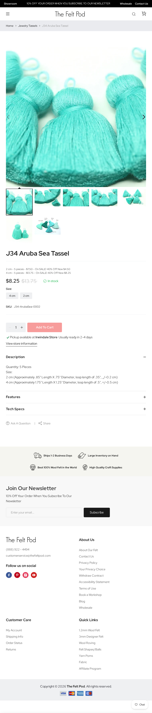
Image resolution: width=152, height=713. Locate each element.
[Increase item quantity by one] (22, 327)
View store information (21, 343)
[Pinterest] (17, 575)
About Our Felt (88, 550)
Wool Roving (87, 643)
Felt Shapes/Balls (90, 649)
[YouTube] (34, 575)
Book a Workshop (90, 595)
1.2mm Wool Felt (89, 630)
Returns (11, 649)
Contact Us (141, 3)
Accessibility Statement (94, 582)
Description (15, 357)
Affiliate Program (90, 669)
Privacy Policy (88, 563)
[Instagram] (25, 575)
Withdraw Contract (91, 576)
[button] (8, 14)
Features (13, 397)
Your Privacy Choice (92, 569)
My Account (14, 630)
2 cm (26, 296)
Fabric (83, 662)
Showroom (10, 3)
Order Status (14, 643)
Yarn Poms (86, 656)
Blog (82, 601)
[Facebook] (9, 575)
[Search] (134, 13)
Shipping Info (14, 637)
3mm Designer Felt (91, 637)
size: (9, 288)
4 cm (12, 296)
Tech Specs (15, 409)
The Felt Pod (76, 686)
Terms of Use (87, 588)
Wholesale (126, 3)
